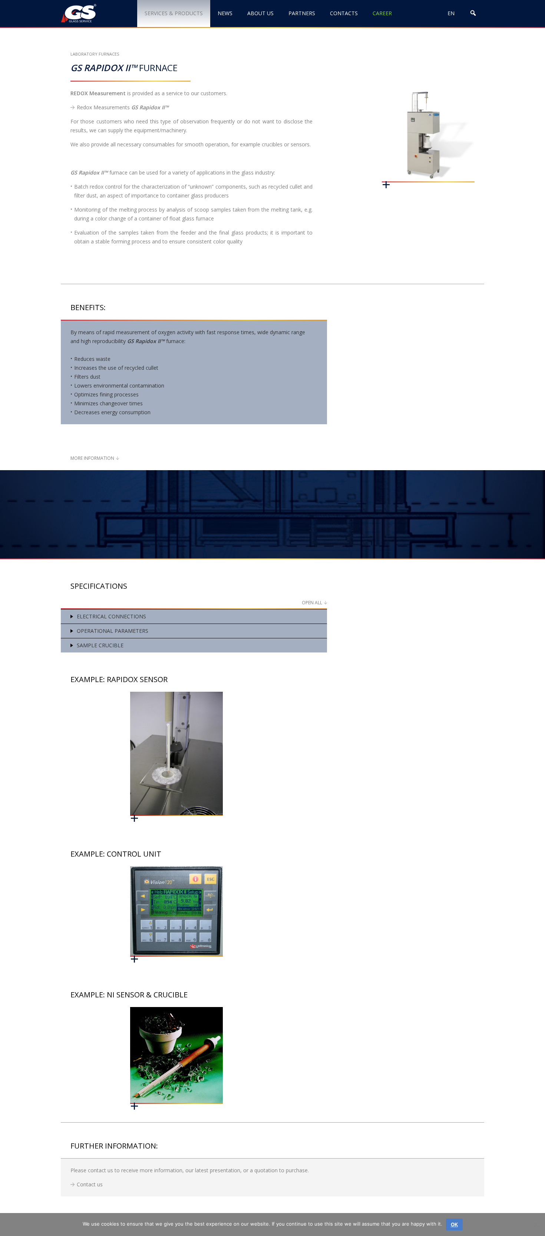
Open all (312, 602)
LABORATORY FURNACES (94, 54)
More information (92, 458)
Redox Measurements (123, 107)
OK (454, 1224)
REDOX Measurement (98, 93)
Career (382, 13)
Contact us (90, 1184)
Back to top (501, 1205)
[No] (535, 1224)
